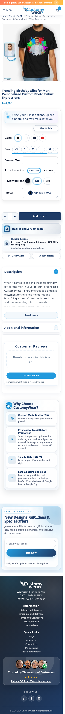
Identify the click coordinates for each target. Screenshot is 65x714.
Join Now (31, 552)
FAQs (31, 636)
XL (49, 149)
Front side (34, 170)
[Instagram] (39, 698)
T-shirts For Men (16, 16)
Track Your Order (31, 651)
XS (16, 149)
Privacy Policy (31, 621)
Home (5, 16)
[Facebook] (31, 698)
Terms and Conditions (31, 617)
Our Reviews (31, 625)
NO (37, 180)
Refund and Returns (31, 610)
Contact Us (31, 644)
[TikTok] (24, 698)
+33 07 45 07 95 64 (35, 598)
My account (31, 648)
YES (48, 180)
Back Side (48, 170)
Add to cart (40, 216)
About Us (31, 640)
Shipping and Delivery (31, 614)
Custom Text (12, 160)
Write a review (31, 375)
